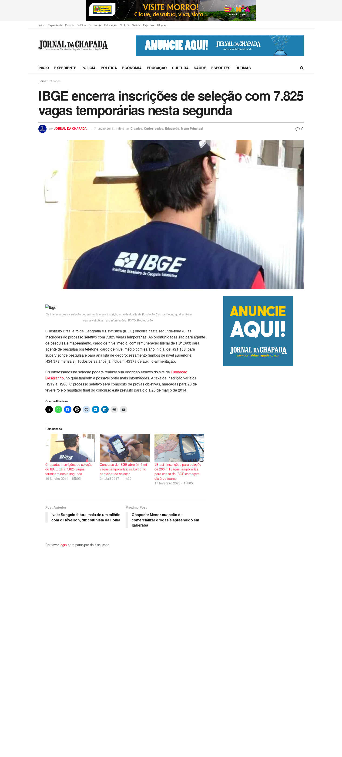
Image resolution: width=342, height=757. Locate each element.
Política (81, 25)
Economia (95, 25)
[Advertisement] (263, 561)
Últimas (162, 25)
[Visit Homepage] (73, 46)
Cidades (55, 81)
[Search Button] (302, 68)
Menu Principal (192, 128)
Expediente (55, 25)
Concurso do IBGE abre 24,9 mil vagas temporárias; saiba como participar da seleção (124, 469)
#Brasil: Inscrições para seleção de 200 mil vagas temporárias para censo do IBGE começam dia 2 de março (177, 471)
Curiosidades (153, 128)
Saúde (136, 25)
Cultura (124, 25)
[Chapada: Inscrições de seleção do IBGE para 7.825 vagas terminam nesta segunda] (70, 448)
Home (42, 81)
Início (41, 25)
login (63, 544)
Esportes (148, 25)
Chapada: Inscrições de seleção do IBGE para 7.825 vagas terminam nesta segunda (69, 469)
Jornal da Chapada (70, 128)
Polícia (69, 25)
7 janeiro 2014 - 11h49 (109, 128)
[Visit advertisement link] (171, 10)
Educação (110, 25)
